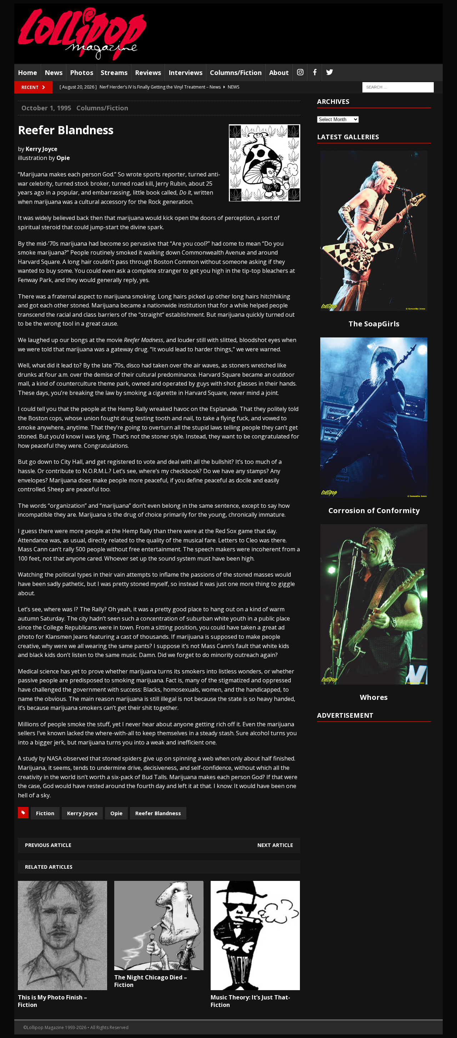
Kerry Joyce (82, 813)
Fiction (45, 813)
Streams (114, 72)
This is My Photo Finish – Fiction (52, 1001)
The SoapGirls (374, 324)
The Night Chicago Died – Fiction (150, 981)
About (279, 72)
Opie (116, 813)
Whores (374, 697)
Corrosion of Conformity (374, 510)
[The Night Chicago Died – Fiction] (159, 965)
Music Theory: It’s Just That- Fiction (250, 1001)
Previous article (48, 845)
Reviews (148, 72)
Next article (275, 845)
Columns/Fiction (236, 72)
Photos (81, 72)
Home (27, 72)
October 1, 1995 (46, 108)
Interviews (185, 72)
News (53, 72)
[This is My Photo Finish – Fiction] (62, 985)
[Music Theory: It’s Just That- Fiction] (255, 985)
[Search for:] (398, 87)
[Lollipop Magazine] (82, 34)
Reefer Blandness (158, 813)
